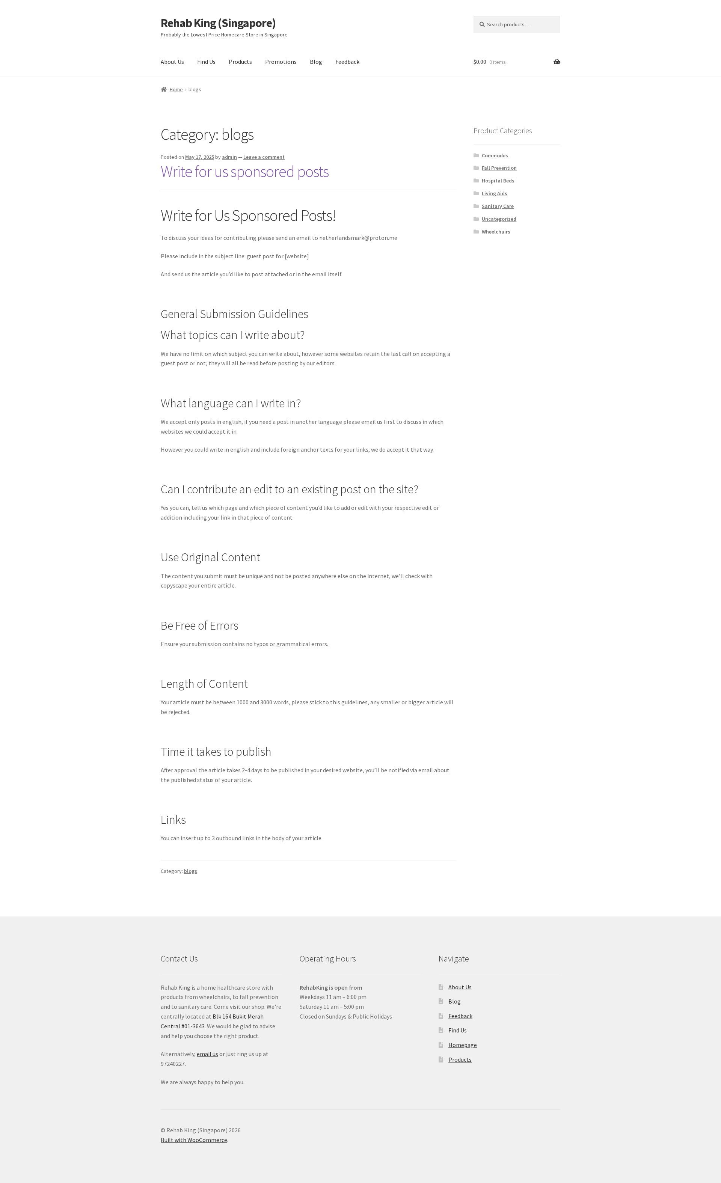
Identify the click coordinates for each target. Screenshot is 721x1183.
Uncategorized (499, 219)
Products (240, 61)
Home (176, 89)
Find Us (206, 61)
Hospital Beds (498, 180)
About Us (172, 61)
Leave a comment (264, 157)
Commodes (495, 155)
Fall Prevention (499, 167)
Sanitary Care (498, 206)
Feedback (347, 61)
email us (207, 1054)
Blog (316, 61)
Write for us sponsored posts (245, 171)
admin (229, 157)
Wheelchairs (496, 231)
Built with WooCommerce (194, 1140)
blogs (190, 871)
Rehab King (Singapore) (218, 22)
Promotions (281, 61)
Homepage (462, 1045)
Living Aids (494, 193)
